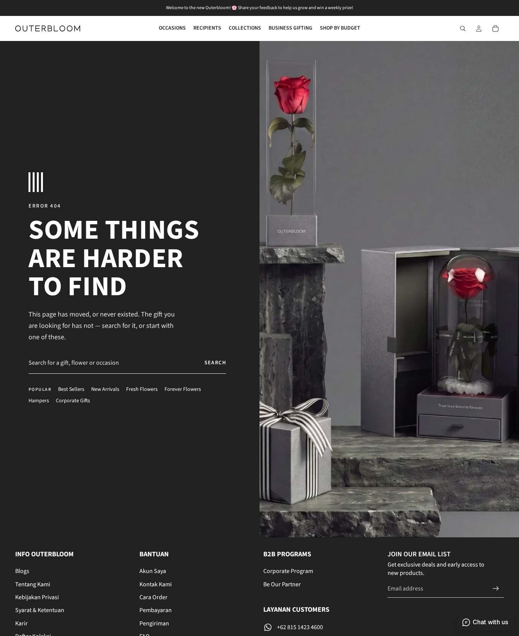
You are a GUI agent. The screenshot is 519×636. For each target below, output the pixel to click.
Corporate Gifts (73, 401)
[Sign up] (496, 588)
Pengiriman (154, 623)
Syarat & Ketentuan (39, 610)
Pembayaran (155, 610)
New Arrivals (105, 389)
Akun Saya (152, 571)
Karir (21, 623)
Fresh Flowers (142, 389)
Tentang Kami (32, 584)
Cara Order (153, 597)
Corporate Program (288, 571)
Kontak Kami (155, 584)
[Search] (462, 28)
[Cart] (495, 28)
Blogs (22, 571)
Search (215, 363)
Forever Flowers (183, 389)
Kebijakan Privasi (37, 597)
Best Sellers (71, 389)
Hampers (38, 401)
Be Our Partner (282, 584)
